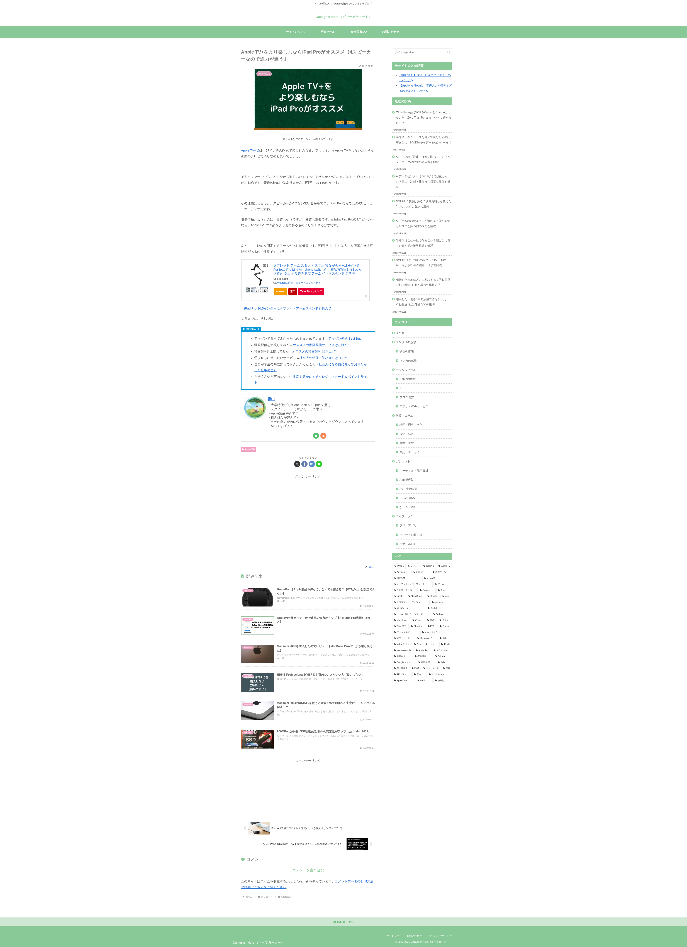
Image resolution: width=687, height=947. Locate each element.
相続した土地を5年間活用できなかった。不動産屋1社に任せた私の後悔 (422, 302)
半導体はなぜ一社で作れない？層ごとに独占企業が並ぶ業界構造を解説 (423, 243)
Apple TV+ (248, 150)
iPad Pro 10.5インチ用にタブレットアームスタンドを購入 (286, 308)
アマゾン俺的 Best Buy (344, 338)
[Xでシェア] (297, 464)
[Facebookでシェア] (304, 464)
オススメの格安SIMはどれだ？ (314, 351)
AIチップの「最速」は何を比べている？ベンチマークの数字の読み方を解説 (423, 159)
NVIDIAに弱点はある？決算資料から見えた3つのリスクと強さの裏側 (423, 204)
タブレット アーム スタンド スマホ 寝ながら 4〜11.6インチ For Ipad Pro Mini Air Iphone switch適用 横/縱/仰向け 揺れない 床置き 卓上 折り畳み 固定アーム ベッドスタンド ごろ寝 (317, 269)
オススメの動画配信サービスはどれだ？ (322, 345)
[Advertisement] (308, 520)
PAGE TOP (345, 922)
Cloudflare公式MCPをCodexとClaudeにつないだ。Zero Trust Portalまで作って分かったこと (423, 117)
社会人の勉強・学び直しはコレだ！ (325, 358)
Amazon (280, 291)
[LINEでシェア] (319, 464)
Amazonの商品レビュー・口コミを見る (298, 282)
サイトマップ (393, 935)
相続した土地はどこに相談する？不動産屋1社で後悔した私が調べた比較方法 (423, 282)
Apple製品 (250, 449)
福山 (271, 399)
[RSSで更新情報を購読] (323, 436)
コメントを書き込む (308, 870)
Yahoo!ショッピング (311, 291)
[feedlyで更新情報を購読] (316, 436)
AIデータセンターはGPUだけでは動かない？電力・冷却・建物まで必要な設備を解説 (423, 181)
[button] (448, 52)
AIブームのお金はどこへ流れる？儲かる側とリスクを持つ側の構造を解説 (423, 223)
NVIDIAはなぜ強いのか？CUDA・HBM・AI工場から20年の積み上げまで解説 (422, 262)
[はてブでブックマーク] (312, 464)
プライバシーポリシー (439, 935)
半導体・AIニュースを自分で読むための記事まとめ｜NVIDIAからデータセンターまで (423, 139)
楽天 (292, 291)
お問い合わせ (414, 935)
